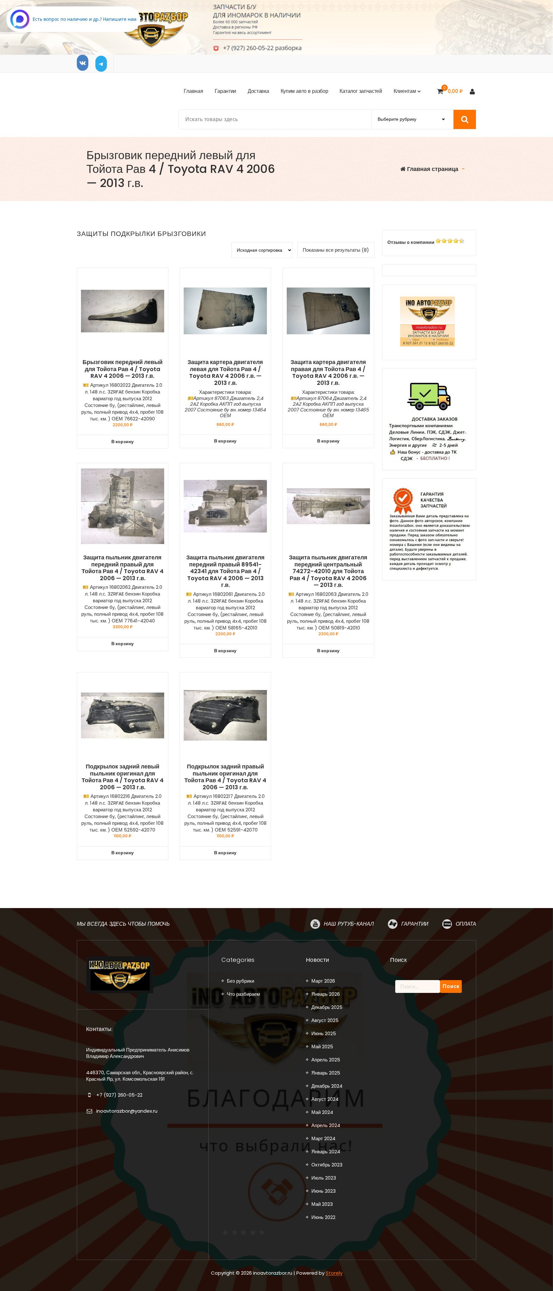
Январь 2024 (325, 1151)
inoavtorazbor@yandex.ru (126, 1111)
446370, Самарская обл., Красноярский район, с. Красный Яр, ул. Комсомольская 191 (140, 1075)
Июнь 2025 (323, 1033)
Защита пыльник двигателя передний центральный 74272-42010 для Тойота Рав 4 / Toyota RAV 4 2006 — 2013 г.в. (328, 571)
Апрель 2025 (325, 1059)
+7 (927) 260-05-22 (119, 1095)
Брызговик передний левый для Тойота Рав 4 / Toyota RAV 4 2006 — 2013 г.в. (123, 369)
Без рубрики (240, 981)
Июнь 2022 (323, 1217)
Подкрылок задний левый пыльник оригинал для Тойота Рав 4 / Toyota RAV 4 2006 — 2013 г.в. (123, 777)
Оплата (466, 924)
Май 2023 (322, 1204)
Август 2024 (325, 1099)
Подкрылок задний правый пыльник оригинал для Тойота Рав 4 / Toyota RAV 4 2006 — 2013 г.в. (225, 777)
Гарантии (414, 924)
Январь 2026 (325, 994)
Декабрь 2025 (326, 1007)
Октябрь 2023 (326, 1164)
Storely (334, 1273)
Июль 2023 (323, 1177)
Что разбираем (243, 994)
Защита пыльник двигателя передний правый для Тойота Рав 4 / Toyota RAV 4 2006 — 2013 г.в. (123, 567)
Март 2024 (323, 1138)
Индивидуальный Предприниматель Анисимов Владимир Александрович (137, 1053)
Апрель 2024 (325, 1125)
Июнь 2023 (323, 1191)
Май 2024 (322, 1112)
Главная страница (432, 169)
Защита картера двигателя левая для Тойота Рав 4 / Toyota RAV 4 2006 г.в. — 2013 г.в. (225, 372)
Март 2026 (323, 981)
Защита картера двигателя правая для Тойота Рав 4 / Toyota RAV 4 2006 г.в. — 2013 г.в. (328, 372)
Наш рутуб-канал (349, 924)
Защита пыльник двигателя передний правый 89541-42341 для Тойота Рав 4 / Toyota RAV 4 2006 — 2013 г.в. (225, 571)
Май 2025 (322, 1046)
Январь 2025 (325, 1072)
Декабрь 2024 (326, 1086)
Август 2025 (325, 1020)
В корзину (122, 441)
